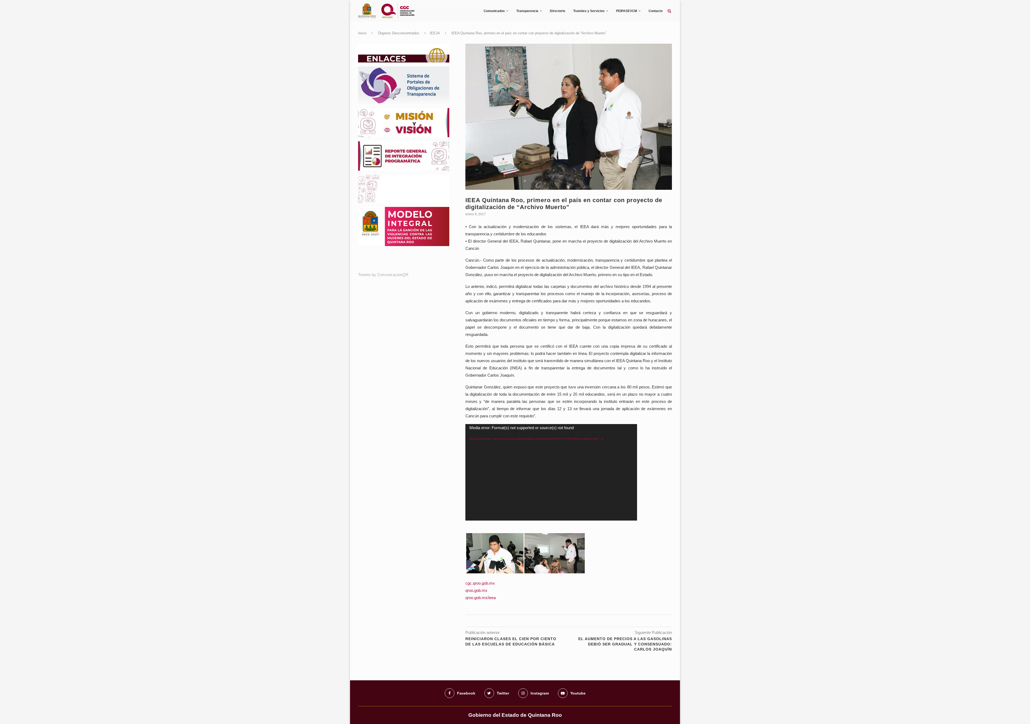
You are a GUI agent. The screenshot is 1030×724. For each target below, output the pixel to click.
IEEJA (435, 33)
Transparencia (527, 11)
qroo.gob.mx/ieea (480, 597)
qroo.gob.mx (476, 590)
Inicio (362, 33)
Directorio (557, 11)
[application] (551, 472)
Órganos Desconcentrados (398, 33)
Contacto (656, 11)
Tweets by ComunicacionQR (383, 274)
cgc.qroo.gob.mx (480, 583)
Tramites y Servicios (589, 11)
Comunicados (494, 11)
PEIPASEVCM (626, 11)
